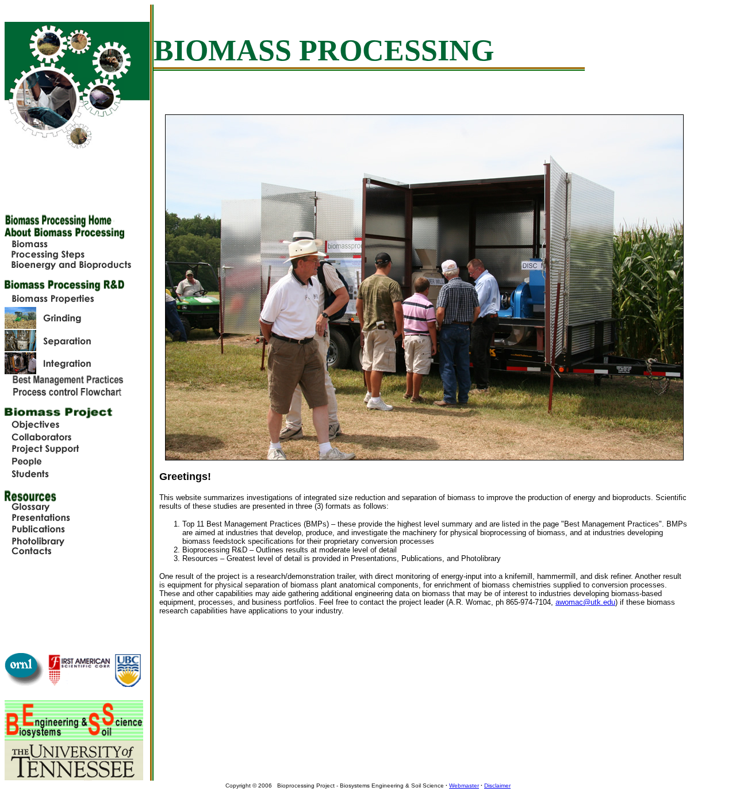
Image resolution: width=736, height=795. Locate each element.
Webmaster (464, 785)
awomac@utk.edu (585, 602)
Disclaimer (497, 785)
